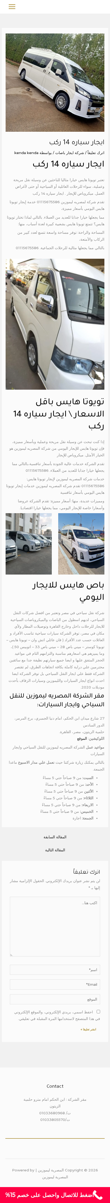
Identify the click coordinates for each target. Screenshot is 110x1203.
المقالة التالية (55, 850)
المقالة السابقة (55, 837)
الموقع (82, 738)
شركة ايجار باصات (69, 153)
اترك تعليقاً (96, 153)
